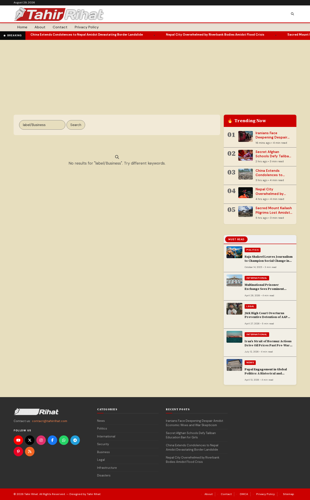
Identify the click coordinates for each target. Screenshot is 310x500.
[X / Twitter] (29, 440)
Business (103, 452)
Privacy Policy (87, 27)
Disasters (104, 475)
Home (22, 27)
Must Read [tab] (236, 239)
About (39, 27)
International (256, 278)
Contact (60, 27)
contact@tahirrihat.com (49, 421)
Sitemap (288, 494)
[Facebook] (52, 440)
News (250, 362)
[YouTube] (18, 440)
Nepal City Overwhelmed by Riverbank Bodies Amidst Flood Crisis (203, 34)
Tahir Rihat (31, 494)
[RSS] (29, 451)
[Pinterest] (18, 451)
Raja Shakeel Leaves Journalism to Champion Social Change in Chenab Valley (269, 261)
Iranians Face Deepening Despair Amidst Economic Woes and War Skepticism (194, 423)
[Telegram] (75, 440)
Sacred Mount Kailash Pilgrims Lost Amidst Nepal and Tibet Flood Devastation (274, 214)
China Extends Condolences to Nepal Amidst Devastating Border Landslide (75, 34)
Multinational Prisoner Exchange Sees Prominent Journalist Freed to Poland (265, 289)
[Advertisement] (155, 74)
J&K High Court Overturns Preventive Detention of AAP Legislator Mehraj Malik (266, 317)
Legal (250, 306)
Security (103, 444)
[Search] (292, 14)
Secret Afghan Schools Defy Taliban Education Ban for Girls (273, 158)
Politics (252, 249)
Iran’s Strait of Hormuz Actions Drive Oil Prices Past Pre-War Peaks (268, 345)
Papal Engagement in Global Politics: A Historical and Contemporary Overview (266, 373)
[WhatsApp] (64, 440)
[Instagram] (41, 440)
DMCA (244, 494)
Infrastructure (107, 468)
